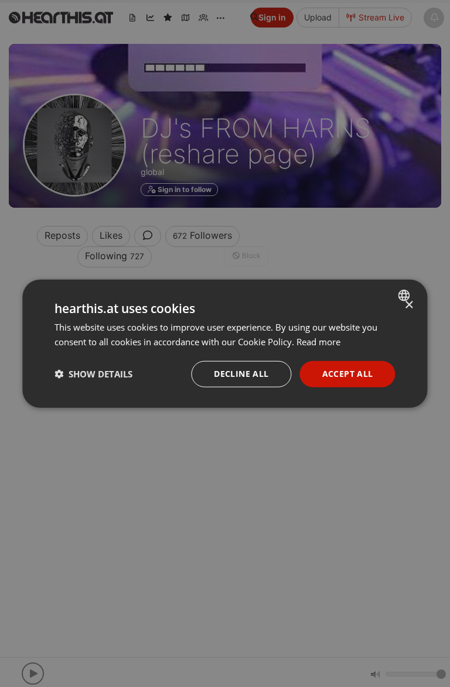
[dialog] (224, 344)
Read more (318, 342)
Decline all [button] (241, 373)
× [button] (408, 305)
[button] (93, 373)
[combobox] (405, 295)
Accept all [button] (347, 373)
